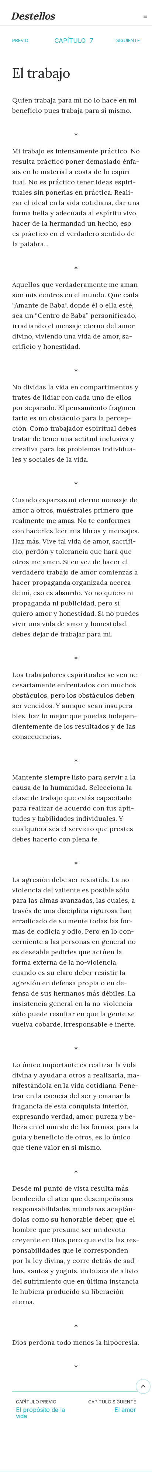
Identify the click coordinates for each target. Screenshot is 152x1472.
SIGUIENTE (128, 40)
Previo (20, 40)
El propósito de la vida (40, 1413)
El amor (125, 1410)
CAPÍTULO (70, 40)
